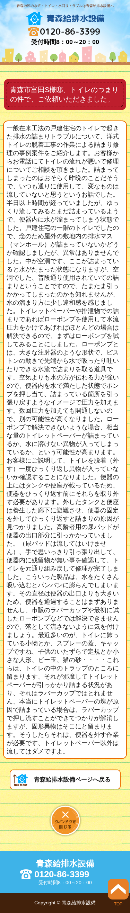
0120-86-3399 (70, 31)
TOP (118, 904)
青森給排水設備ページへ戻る (72, 779)
